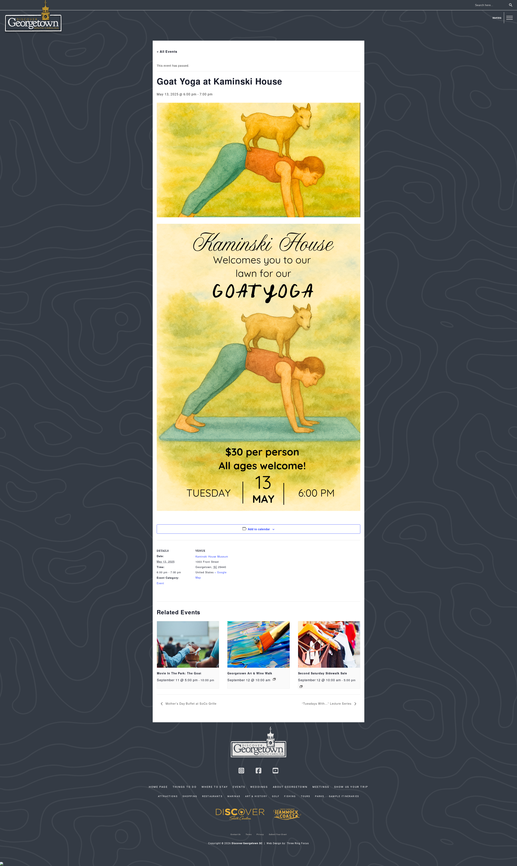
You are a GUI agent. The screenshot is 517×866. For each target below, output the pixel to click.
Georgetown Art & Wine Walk (249, 673)
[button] (509, 17)
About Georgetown (290, 787)
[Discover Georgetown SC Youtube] (276, 772)
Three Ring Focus (298, 843)
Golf (276, 796)
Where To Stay (215, 787)
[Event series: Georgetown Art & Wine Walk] (274, 679)
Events (239, 787)
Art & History (256, 796)
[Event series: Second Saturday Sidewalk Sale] (301, 686)
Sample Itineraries (344, 796)
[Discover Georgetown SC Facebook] (258, 772)
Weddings (259, 787)
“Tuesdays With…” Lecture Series (327, 703)
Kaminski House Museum (211, 556)
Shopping (190, 796)
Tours (305, 796)
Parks (319, 796)
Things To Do (185, 787)
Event (160, 583)
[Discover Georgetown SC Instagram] (241, 772)
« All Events (167, 51)
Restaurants (212, 796)
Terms (249, 834)
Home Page (158, 787)
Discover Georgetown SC (33, 17)
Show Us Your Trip (351, 787)
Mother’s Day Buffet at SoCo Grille (190, 703)
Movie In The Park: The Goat (179, 673)
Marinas (233, 796)
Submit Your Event (278, 834)
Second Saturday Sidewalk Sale (322, 673)
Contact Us (235, 834)
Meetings (320, 787)
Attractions (168, 796)
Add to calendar (259, 529)
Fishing (290, 796)
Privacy (260, 834)
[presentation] (188, 644)
